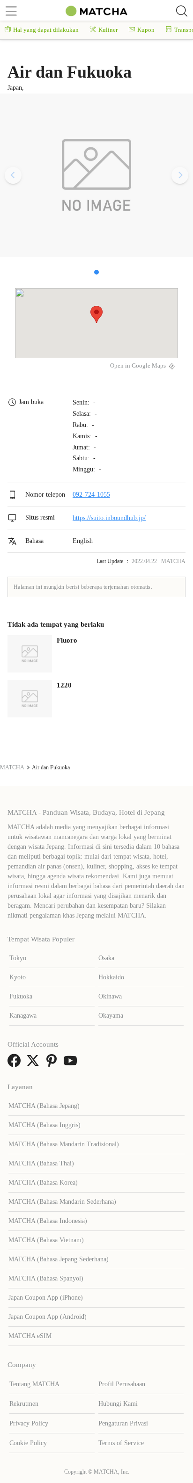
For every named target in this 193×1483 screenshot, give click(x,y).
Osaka (106, 958)
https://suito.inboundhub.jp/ (109, 517)
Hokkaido (111, 977)
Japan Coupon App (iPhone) (45, 1297)
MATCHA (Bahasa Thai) (41, 1163)
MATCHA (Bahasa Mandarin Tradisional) (63, 1144)
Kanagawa (23, 1015)
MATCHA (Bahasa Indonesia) (47, 1220)
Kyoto (17, 977)
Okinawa (110, 996)
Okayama (110, 1015)
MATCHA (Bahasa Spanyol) (45, 1278)
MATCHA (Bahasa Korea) (43, 1182)
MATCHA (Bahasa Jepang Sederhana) (58, 1259)
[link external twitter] (34, 1064)
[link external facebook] (15, 1064)
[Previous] (13, 175)
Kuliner (108, 29)
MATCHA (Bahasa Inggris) (44, 1125)
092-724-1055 (91, 494)
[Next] (179, 175)
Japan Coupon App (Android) (47, 1316)
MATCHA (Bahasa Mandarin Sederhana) (62, 1201)
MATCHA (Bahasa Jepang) (44, 1105)
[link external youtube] (72, 1064)
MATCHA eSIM (30, 1335)
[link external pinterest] (53, 1064)
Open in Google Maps (138, 365)
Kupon (146, 29)
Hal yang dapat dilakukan (46, 29)
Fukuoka (20, 996)
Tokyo (17, 958)
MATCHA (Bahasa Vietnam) (46, 1240)
